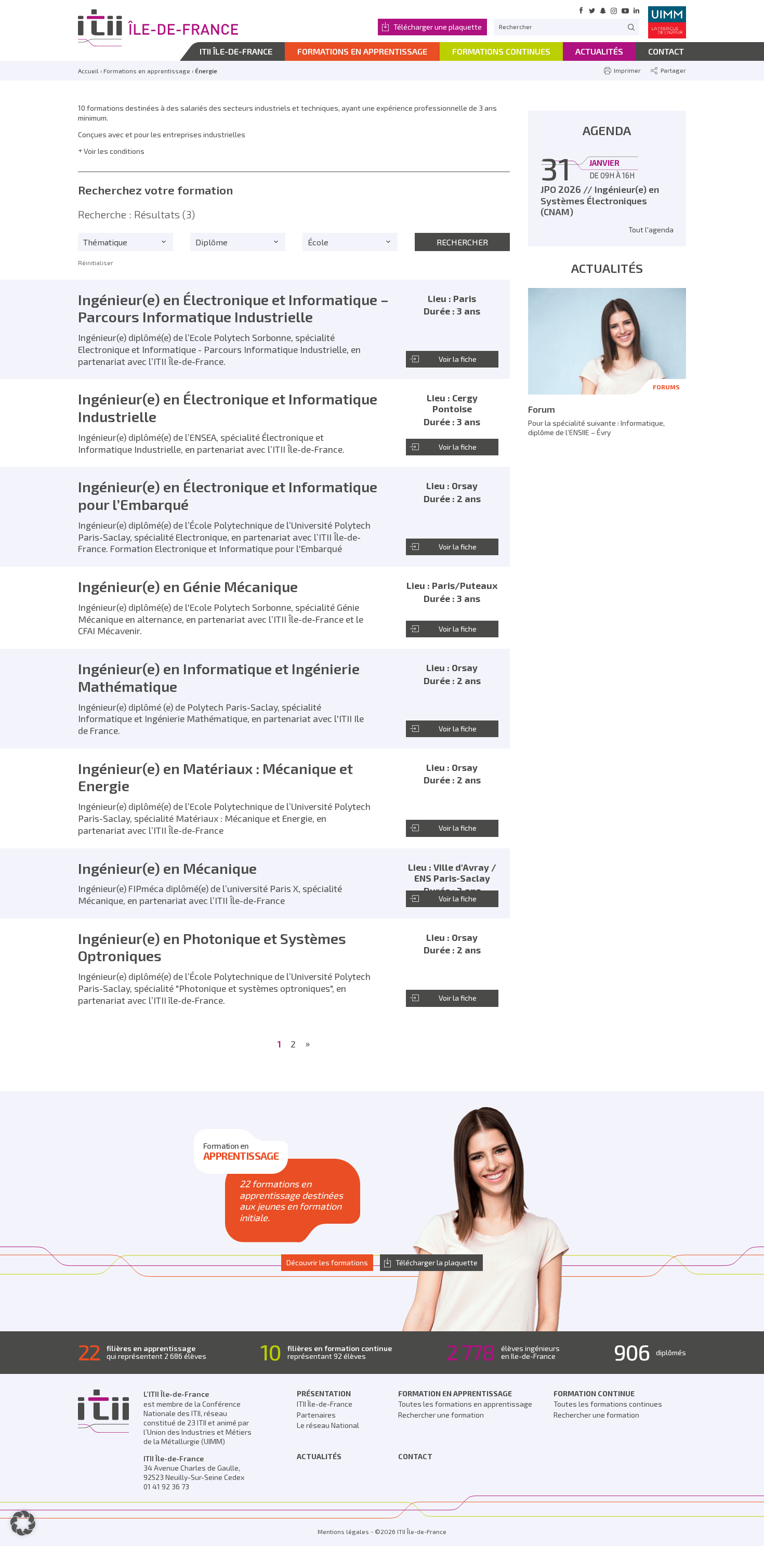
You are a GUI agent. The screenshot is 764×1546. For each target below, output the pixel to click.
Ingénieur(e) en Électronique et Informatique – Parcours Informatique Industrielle (233, 308)
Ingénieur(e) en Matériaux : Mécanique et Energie (215, 777)
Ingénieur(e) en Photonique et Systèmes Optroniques (212, 947)
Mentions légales (343, 1531)
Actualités (319, 1456)
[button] (23, 1523)
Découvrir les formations (327, 1262)
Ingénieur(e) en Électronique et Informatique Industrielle (227, 407)
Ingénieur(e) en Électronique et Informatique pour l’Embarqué (227, 495)
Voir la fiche (458, 359)
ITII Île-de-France (324, 1403)
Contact (415, 1456)
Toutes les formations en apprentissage (465, 1403)
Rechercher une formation (441, 1414)
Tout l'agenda (651, 229)
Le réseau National (328, 1425)
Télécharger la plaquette (437, 1262)
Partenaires (316, 1414)
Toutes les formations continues (608, 1403)
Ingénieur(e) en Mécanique (167, 868)
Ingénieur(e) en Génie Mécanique (188, 586)
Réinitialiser (95, 262)
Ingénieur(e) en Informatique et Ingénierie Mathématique (219, 677)
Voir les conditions (114, 151)
